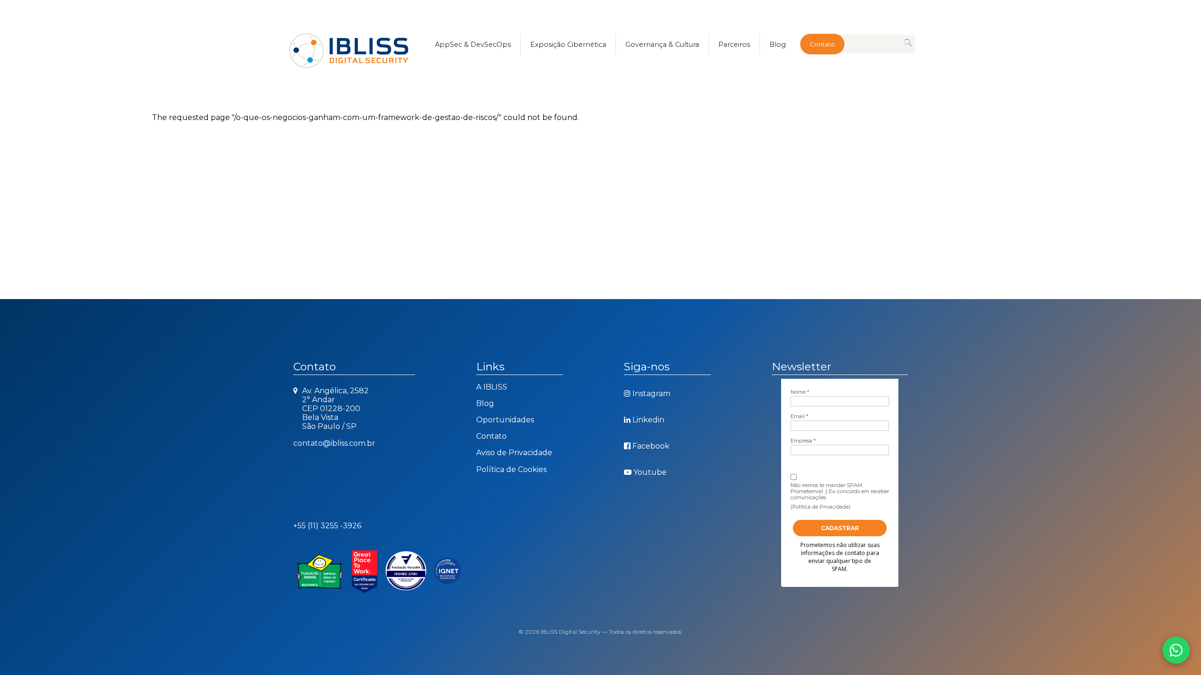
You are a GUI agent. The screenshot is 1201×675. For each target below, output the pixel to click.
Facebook (650, 446)
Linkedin (648, 419)
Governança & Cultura (662, 44)
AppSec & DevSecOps (473, 44)
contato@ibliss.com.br (334, 443)
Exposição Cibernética (568, 44)
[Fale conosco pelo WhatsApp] (1176, 650)
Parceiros (734, 44)
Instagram (651, 393)
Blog (777, 44)
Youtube (650, 472)
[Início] (359, 44)
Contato (822, 44)
